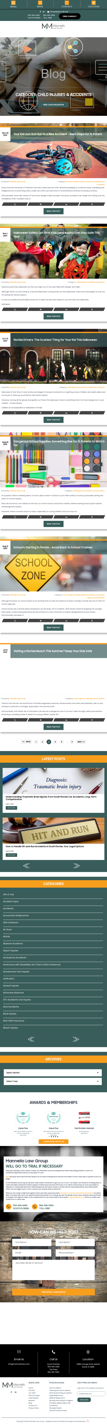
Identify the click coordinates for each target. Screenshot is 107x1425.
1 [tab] (49, 1136)
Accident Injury (11, 901)
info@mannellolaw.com (59, 12)
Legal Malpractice (56, 1395)
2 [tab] (51, 1136)
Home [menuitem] (31, 1388)
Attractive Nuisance (13, 992)
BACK (28, 742)
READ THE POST (53, 211)
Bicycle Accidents (73, 182)
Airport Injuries (10, 950)
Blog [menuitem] (30, 1403)
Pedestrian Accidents (96, 387)
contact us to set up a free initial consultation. (76, 1193)
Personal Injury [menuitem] (34, 1395)
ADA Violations (10, 922)
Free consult (70, 16)
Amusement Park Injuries (16, 971)
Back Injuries (9, 1013)
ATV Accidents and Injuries (17, 999)
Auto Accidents (69, 595)
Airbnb (6, 936)
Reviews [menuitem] (32, 1400)
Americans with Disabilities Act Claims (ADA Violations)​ (32, 964)
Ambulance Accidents (14, 957)
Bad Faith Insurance (13, 1020)
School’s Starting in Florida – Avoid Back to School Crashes (53, 547)
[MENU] (13, 3)
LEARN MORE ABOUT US (53, 1141)
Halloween (101, 282)
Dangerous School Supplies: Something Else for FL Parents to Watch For (59, 443)
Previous (26, 865)
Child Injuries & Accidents (86, 282)
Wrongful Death (55, 1408)
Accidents (8, 908)
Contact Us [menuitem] (33, 1405)
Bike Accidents (86, 182)
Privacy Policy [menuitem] (34, 1408)
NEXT (80, 742)
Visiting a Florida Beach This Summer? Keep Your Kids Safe (53, 651)
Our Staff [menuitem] (32, 1393)
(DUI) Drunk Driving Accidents (60, 1393)
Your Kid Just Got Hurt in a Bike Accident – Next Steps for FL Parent (58, 134)
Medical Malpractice (57, 1398)
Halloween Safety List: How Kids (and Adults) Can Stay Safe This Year (57, 234)
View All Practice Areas (58, 1410)
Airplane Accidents (13, 943)
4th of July (8, 894)
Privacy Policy (18, 1284)
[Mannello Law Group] (53, 26)
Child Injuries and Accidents (59, 1390)
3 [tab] (53, 1136)
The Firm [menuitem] (32, 1390)
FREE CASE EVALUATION (53, 105)
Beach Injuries (79, 699)
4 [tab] (55, 1136)
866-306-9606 (49, 15)
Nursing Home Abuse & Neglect (61, 1400)
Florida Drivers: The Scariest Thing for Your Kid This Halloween (55, 340)
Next (77, 865)
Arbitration (8, 978)
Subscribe (84, 1400)
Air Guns (7, 929)
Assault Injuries (11, 985)
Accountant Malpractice (16, 915)
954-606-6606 (34, 15)
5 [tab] (57, 1136)
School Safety (99, 491)
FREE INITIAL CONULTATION (53, 1292)
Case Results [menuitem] (33, 1398)
